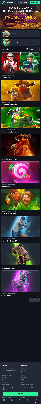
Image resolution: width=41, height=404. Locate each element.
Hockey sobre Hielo (27, 384)
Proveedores (6, 384)
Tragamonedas (6, 373)
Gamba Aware (6, 397)
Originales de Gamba (8, 370)
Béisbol (23, 377)
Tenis (22, 375)
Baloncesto (24, 373)
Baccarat (4, 382)
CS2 (22, 380)
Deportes (24, 368)
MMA (22, 382)
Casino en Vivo (6, 375)
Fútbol (23, 370)
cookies (12, 388)
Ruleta (4, 377)
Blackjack (5, 380)
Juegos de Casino (7, 368)
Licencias (24, 397)
